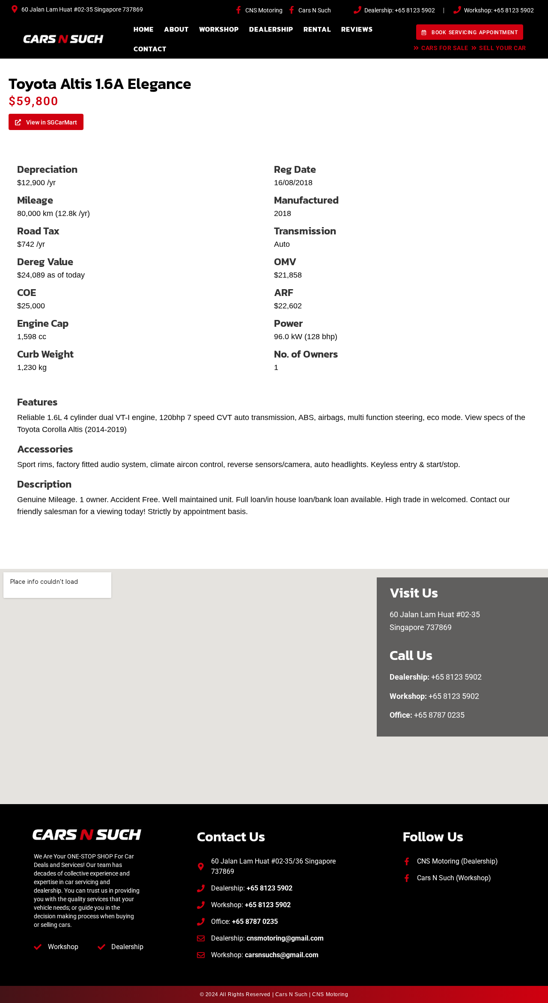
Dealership (271, 29)
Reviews (357, 29)
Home (144, 29)
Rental (317, 29)
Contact (150, 49)
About (176, 29)
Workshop (219, 29)
